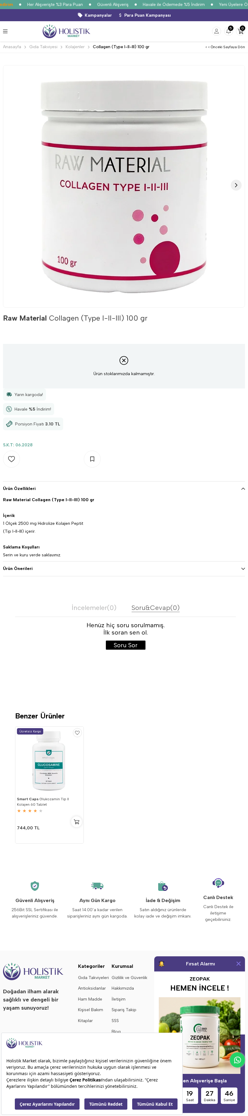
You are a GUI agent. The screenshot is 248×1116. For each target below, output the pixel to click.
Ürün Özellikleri (19, 488)
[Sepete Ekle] (76, 821)
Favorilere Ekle (77, 732)
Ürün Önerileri (18, 568)
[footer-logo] (33, 971)
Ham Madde (90, 999)
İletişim (119, 999)
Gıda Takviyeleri (93, 977)
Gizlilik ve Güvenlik (129, 977)
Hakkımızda (123, 988)
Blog (116, 1031)
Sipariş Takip (124, 1009)
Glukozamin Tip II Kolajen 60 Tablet (43, 802)
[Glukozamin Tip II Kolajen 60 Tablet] (49, 760)
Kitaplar (85, 1020)
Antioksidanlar (92, 988)
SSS (115, 1020)
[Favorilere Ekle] (43, 459)
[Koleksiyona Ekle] (124, 459)
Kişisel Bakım (90, 1009)
